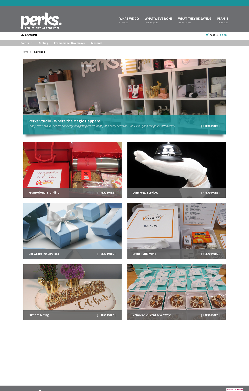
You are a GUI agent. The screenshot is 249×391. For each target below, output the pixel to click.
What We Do (129, 19)
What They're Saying (194, 19)
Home (25, 51)
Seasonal (96, 43)
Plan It (223, 19)
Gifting (43, 43)
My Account (29, 35)
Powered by (235, 389)
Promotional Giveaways (69, 43)
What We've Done (158, 19)
